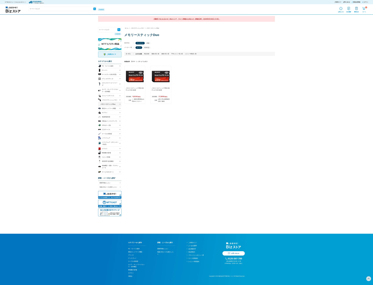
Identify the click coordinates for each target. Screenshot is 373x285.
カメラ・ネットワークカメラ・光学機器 (110, 90)
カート (364, 9)
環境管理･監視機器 (108, 161)
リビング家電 (106, 157)
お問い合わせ (346, 2)
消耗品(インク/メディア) (109, 121)
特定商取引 (191, 252)
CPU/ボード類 (106, 125)
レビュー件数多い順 (190, 53)
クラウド (104, 148)
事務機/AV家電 (106, 153)
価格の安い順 (165, 53)
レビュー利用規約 (193, 261)
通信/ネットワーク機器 (109, 108)
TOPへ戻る (368, 278)
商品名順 (147, 53)
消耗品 (130, 276)
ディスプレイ (132, 258)
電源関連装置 (106, 117)
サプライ (104, 112)
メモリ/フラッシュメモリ (109, 100)
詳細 (148, 43)
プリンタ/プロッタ (107, 78)
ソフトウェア (106, 138)
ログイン (365, 2)
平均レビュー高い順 (177, 53)
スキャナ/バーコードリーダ (109, 84)
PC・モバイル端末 (107, 66)
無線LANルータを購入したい (108, 187)
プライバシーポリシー (195, 255)
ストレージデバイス (108, 95)
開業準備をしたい (105, 183)
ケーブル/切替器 (107, 134)
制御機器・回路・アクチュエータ (110, 167)
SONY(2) (146, 47)
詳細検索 (101, 9)
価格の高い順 (155, 53)
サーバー (104, 70)
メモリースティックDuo (108, 104)
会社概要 (191, 249)
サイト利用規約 (193, 258)
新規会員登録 (356, 2)
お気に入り (341, 12)
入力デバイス (106, 129)
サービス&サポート (108, 172)
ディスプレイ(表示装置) (109, 74)
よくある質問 (192, 245)
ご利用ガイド (337, 2)
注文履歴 (348, 12)
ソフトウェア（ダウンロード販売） (110, 143)
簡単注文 (356, 12)
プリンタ (131, 255)
